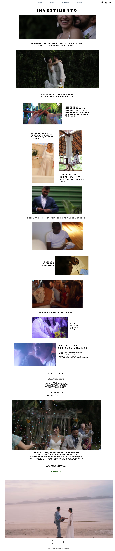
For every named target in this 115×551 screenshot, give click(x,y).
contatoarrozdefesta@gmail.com (56, 474)
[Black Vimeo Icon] (106, 2)
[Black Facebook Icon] (102, 2)
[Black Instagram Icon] (109, 2)
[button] (57, 86)
